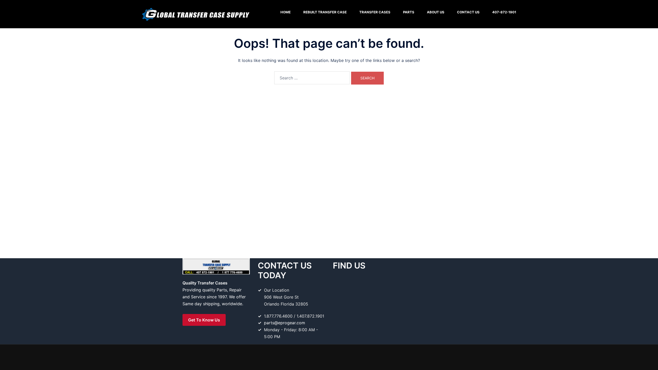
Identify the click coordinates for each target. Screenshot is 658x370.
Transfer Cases (374, 12)
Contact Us (468, 12)
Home (285, 12)
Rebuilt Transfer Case (325, 12)
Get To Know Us (204, 319)
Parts (408, 12)
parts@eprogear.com (284, 322)
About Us (435, 12)
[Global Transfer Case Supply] (195, 13)
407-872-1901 (504, 12)
